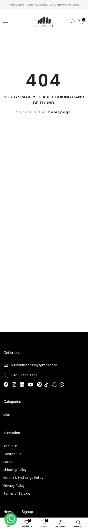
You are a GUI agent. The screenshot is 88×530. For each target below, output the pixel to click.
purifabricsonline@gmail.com (34, 365)
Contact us (12, 454)
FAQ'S (7, 462)
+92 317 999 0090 (24, 375)
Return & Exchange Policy (23, 477)
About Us (10, 446)
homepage (59, 112)
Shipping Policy (15, 469)
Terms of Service (16, 493)
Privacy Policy (14, 485)
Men (6, 414)
